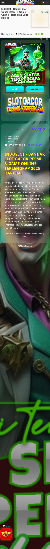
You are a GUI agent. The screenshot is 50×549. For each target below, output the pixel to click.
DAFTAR (35, 88)
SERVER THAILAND (25, 145)
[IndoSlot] (40, 19)
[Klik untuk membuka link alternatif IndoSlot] (25, 63)
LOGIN (15, 88)
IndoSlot (8, 33)
